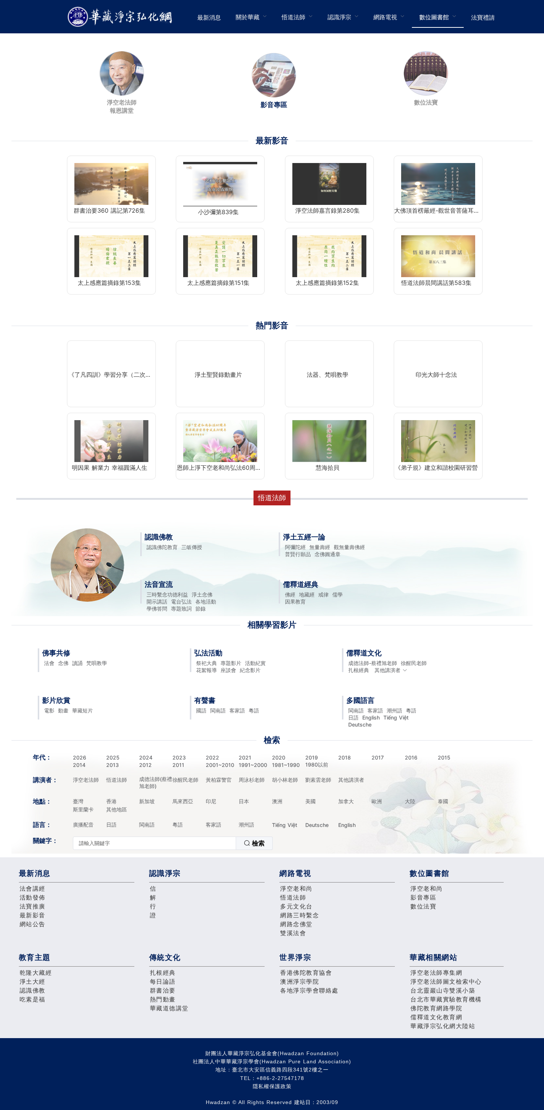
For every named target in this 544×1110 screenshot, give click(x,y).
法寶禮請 (483, 17)
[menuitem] (209, 17)
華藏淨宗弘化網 (121, 17)
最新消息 (209, 17)
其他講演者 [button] (387, 670)
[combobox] (173, 843)
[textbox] (154, 843)
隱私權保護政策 (272, 1086)
